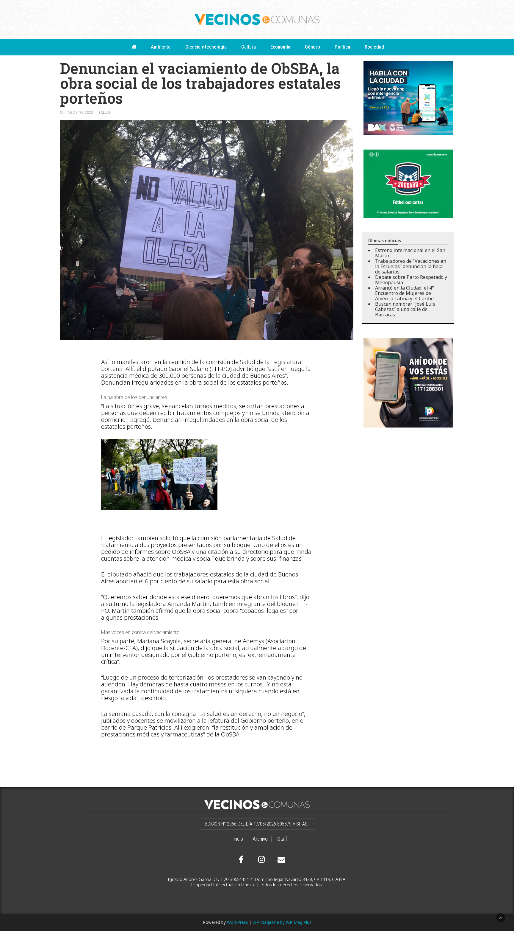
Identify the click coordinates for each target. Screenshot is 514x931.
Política (342, 47)
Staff (282, 839)
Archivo (260, 839)
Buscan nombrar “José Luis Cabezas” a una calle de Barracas (405, 309)
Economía (280, 47)
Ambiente (161, 47)
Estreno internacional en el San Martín (410, 253)
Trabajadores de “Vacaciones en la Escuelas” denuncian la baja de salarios (410, 266)
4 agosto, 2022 (79, 112)
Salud (104, 112)
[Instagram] (260, 859)
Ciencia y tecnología (206, 47)
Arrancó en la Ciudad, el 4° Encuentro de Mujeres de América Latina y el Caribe (404, 293)
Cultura (248, 47)
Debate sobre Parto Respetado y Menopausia (411, 280)
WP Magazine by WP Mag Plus (282, 922)
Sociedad (374, 47)
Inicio (237, 839)
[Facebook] (241, 859)
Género (312, 47)
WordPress (237, 922)
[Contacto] (280, 860)
